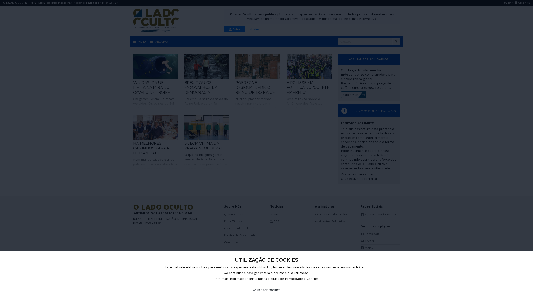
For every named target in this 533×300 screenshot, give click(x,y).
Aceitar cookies (268, 290)
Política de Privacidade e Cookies (293, 278)
